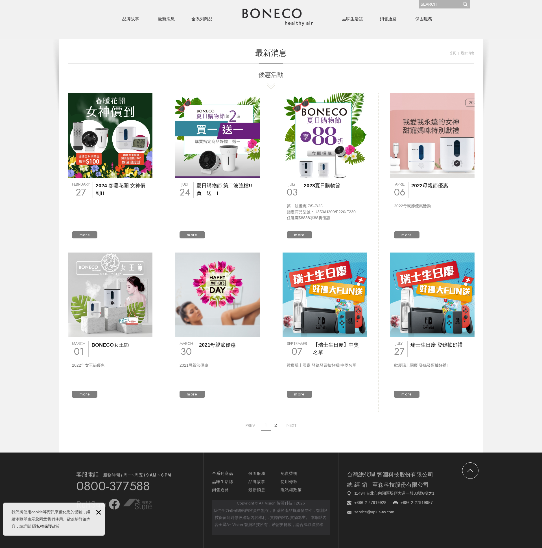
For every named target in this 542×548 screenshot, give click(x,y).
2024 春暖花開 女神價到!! (110, 165)
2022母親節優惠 (432, 165)
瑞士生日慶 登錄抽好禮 (432, 325)
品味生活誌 (352, 18)
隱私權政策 (291, 490)
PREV (250, 425)
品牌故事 (130, 18)
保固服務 (423, 18)
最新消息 (166, 18)
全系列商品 (202, 18)
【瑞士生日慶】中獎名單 (325, 325)
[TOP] (470, 470)
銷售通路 (388, 18)
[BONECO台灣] (277, 17)
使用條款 (289, 481)
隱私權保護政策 (46, 526)
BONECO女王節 (110, 325)
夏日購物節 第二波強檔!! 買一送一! (217, 165)
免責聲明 (289, 473)
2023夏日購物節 (325, 165)
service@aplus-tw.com (374, 512)
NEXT (292, 425)
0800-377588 (113, 486)
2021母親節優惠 (217, 325)
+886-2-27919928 (370, 502)
